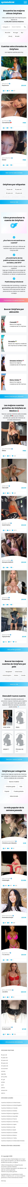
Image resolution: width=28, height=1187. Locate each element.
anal (2, 1085)
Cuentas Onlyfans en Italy (8, 1127)
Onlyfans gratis (10, 786)
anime (3, 1087)
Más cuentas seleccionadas (14, 173)
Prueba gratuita (18, 791)
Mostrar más (14, 202)
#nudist (17, 36)
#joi (22, 32)
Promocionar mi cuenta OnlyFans (14, 300)
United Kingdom (7, 675)
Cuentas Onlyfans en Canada (9, 1108)
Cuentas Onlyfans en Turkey (9, 1138)
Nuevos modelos (14, 782)
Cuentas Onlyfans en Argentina (9, 1113)
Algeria (14, 679)
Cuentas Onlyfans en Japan (8, 1124)
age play (3, 1074)
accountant (15, 197)
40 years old (5, 197)
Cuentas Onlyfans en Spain (8, 1130)
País (21, 786)
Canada (23, 675)
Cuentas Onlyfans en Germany (9, 1121)
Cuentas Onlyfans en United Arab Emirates (12, 1141)
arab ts (3, 1093)
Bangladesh (9, 671)
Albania (7, 679)
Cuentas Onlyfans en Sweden (9, 1132)
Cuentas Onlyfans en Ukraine (9, 1111)
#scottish (7, 32)
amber (3, 1082)
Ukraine (16, 675)
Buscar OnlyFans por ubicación (14, 396)
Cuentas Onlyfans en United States (10, 1102)
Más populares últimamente (14, 1042)
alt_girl (3, 1079)
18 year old (9, 189)
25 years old (18, 193)
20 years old (9, 193)
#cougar (15, 32)
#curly (10, 36)
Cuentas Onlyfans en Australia (9, 1116)
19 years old (18, 189)
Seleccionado (14, 796)
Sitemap (3, 1181)
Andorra (21, 679)
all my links (4, 1077)
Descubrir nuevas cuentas (14, 759)
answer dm (4, 1090)
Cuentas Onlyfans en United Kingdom (11, 1105)
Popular (7, 791)
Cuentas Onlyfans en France (9, 1119)
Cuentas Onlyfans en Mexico (9, 1135)
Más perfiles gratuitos (14, 649)
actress (23, 197)
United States (18, 671)
